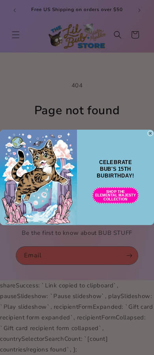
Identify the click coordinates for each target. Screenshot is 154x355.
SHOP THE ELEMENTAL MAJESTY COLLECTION (115, 195)
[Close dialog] (150, 133)
